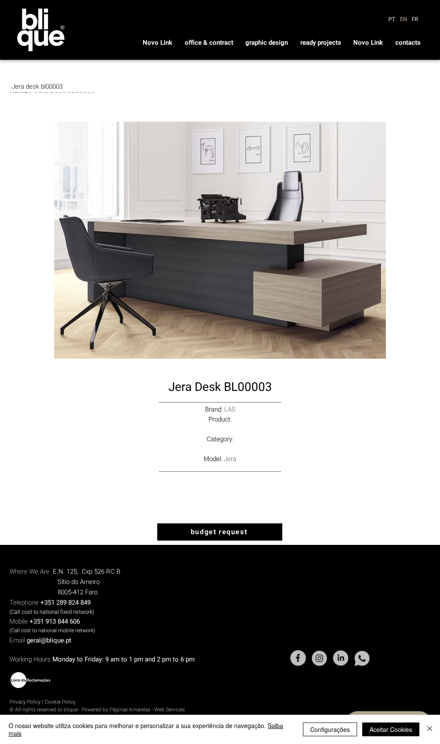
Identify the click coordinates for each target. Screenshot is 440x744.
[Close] (430, 729)
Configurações (330, 729)
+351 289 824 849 (65, 602)
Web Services (169, 709)
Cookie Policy (60, 702)
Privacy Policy (25, 702)
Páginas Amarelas (131, 709)
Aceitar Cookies (391, 729)
